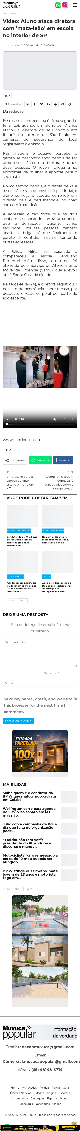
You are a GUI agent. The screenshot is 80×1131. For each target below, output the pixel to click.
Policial (55, 1087)
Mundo (64, 1098)
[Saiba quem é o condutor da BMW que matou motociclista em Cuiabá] (69, 797)
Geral (66, 1087)
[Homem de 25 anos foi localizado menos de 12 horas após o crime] (57, 516)
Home (15, 1087)
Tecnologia (26, 1104)
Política (44, 1087)
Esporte (52, 1098)
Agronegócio (19, 1098)
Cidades (39, 1093)
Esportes (64, 1093)
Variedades (43, 1104)
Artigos (51, 1093)
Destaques (37, 1098)
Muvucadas (29, 1087)
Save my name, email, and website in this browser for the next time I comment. (40, 705)
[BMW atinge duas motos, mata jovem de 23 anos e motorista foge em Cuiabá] (69, 875)
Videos (56, 1104)
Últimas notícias (20, 1093)
